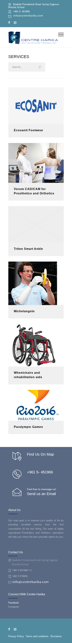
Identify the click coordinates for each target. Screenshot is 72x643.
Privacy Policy (16, 636)
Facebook (13, 602)
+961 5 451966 (20, 570)
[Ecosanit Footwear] (36, 105)
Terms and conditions (37, 636)
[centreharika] (33, 37)
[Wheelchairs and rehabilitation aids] (36, 345)
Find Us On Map (40, 454)
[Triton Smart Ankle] (36, 224)
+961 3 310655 (20, 576)
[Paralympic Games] (36, 405)
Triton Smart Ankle (28, 248)
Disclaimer (56, 636)
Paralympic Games (28, 426)
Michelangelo (24, 311)
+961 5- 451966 (21, 11)
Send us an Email (41, 494)
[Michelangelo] (36, 283)
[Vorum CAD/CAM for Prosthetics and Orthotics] (36, 163)
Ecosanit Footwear (28, 130)
